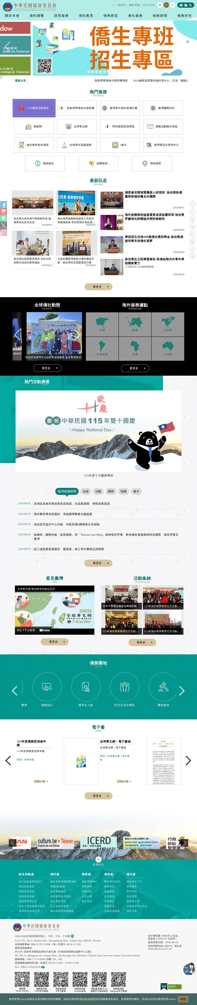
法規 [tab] (86, 491)
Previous (9, 48)
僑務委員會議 (26, 891)
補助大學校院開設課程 (32, 906)
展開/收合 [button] (98, 859)
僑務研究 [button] (184, 15)
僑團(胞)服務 (57, 886)
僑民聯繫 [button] (37, 15)
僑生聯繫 (132, 896)
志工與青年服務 (59, 906)
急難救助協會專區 (60, 896)
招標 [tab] (124, 491)
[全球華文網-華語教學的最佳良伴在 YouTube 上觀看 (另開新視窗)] (54, 610)
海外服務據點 (58, 891)
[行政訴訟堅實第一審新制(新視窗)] (120, 843)
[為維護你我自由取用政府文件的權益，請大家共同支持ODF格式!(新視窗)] (77, 843)
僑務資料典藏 (26, 896)
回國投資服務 (112, 911)
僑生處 (131, 874)
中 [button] (166, 5)
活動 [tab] (98, 491)
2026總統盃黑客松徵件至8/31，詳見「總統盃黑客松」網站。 (142, 80)
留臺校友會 (133, 901)
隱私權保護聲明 (88, 999)
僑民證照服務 (26, 886)
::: (114, 5)
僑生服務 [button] (135, 15)
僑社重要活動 (58, 901)
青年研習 (132, 891)
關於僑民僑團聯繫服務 (63, 881)
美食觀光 (109, 901)
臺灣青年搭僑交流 (29, 911)
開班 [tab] (111, 491)
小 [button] (172, 5)
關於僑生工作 (134, 881)
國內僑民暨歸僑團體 (62, 911)
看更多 (97, 286)
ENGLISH (148, 5)
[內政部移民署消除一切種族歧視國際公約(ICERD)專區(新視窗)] (34, 843)
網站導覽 (134, 5)
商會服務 (109, 896)
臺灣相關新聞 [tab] (67, 491)
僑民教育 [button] (86, 15)
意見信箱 (49, 967)
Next (187, 48)
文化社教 (87, 896)
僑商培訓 (109, 886)
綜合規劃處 (26, 874)
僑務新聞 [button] (160, 15)
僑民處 (55, 874)
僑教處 (86, 874)
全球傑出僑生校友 (137, 906)
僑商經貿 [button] (110, 15)
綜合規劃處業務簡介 (30, 881)
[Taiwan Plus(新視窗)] (163, 843)
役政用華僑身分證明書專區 (83, 80)
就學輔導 (132, 886)
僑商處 (108, 874)
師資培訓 (87, 891)
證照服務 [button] (61, 15)
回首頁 (122, 5)
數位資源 (87, 901)
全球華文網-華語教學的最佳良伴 (36, 589)
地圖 (76, 936)
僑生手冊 (132, 911)
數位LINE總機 (189, 969)
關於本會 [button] (12, 15)
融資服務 (109, 891)
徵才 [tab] (136, 491)
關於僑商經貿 (112, 881)
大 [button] (160, 4)
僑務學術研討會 (28, 901)
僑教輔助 (87, 886)
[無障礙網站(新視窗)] (175, 986)
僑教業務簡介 (90, 881)
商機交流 (109, 906)
